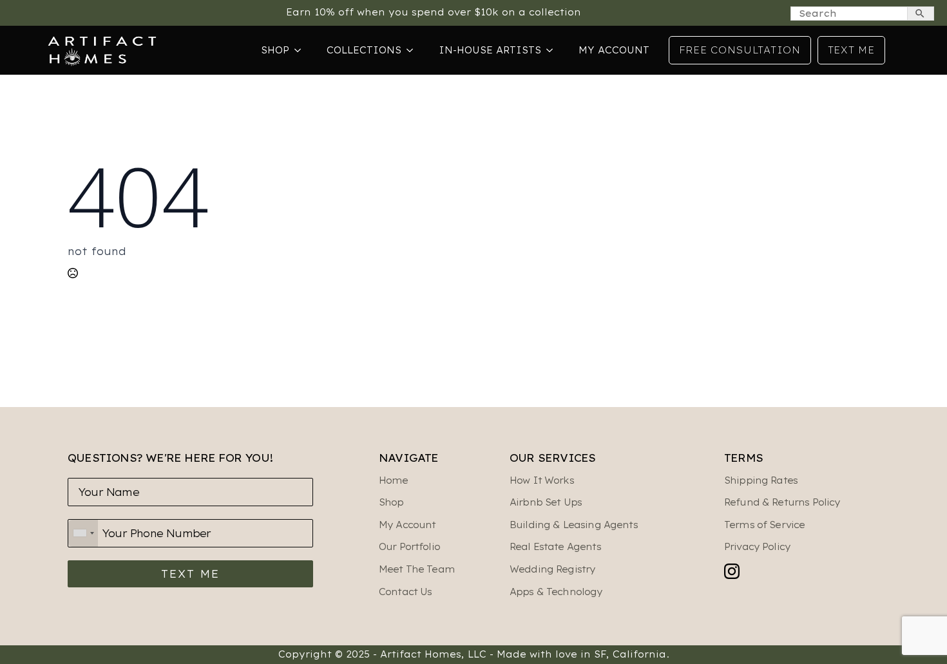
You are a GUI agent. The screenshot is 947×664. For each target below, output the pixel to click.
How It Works (542, 480)
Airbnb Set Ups (546, 502)
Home (393, 480)
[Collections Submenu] (413, 50)
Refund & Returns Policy (782, 502)
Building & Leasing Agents (574, 525)
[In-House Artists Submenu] (553, 50)
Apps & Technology (556, 592)
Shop (275, 50)
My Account (614, 50)
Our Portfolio (409, 547)
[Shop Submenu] (301, 50)
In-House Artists (490, 50)
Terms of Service (764, 525)
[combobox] (83, 533)
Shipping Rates (761, 480)
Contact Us (405, 592)
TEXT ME (190, 573)
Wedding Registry (552, 569)
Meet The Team (417, 569)
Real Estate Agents (555, 547)
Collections (364, 50)
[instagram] (732, 571)
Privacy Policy (757, 547)
